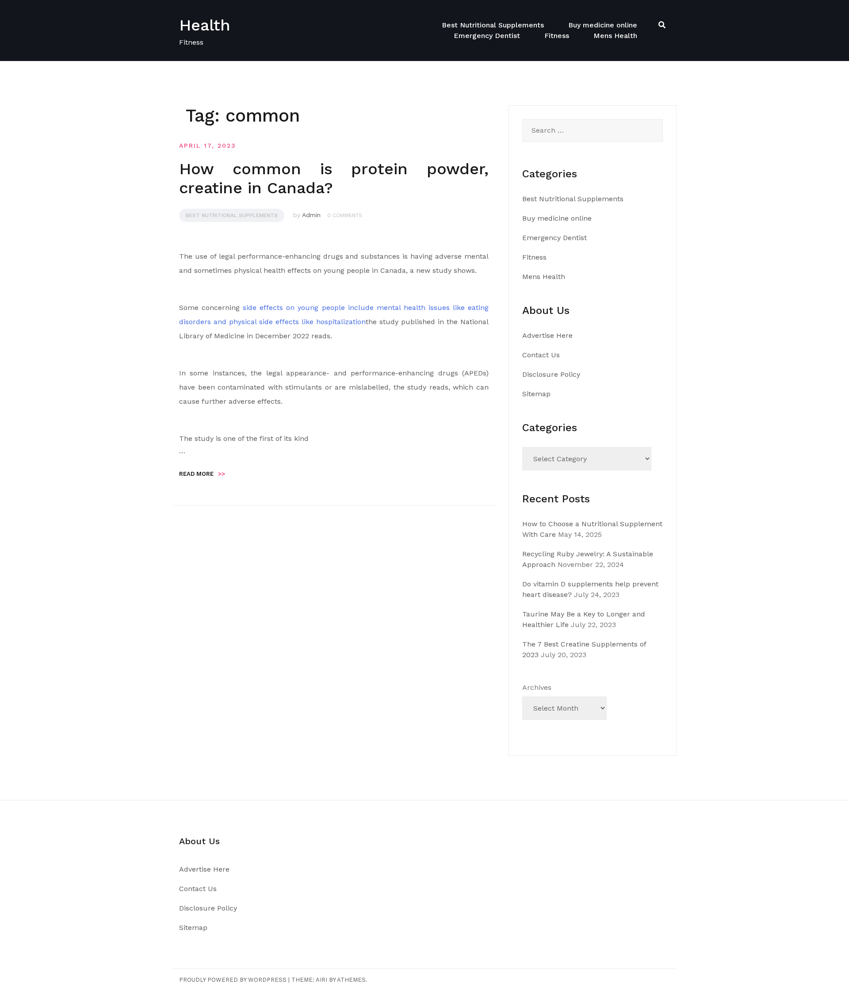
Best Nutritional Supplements (493, 25)
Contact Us (541, 355)
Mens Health (615, 35)
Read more (202, 474)
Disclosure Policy (551, 374)
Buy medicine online (602, 25)
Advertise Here (547, 335)
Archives (536, 687)
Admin (311, 214)
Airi (321, 979)
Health (204, 25)
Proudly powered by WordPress (233, 979)
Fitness (556, 35)
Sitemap (536, 394)
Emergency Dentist (487, 35)
